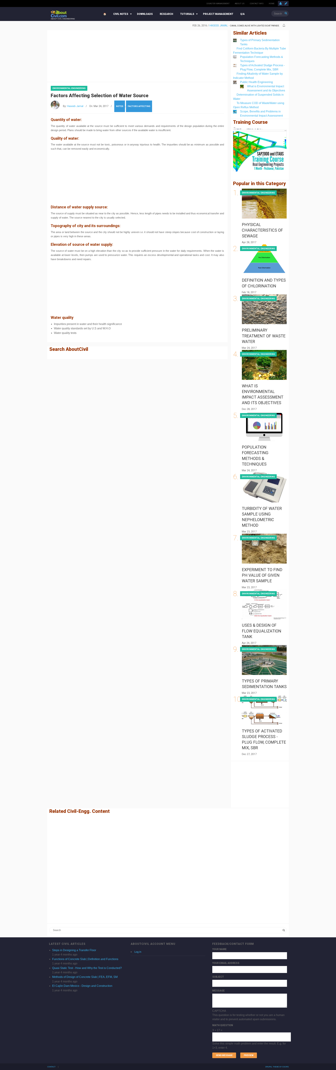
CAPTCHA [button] (219, 1010)
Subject (218, 977)
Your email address (225, 963)
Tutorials (187, 14)
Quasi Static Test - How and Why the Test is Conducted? (87, 968)
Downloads (145, 14)
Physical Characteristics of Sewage (262, 230)
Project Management (218, 14)
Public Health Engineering (256, 82)
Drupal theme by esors (277, 1067)
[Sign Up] (286, 3)
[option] (165, 25)
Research (166, 14)
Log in (137, 951)
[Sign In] (280, 3)
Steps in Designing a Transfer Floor (74, 950)
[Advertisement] (137, 55)
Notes (119, 106)
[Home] (59, 13)
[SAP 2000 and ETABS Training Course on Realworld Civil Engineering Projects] (260, 149)
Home (271, 3)
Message (218, 990)
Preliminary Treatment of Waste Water (263, 336)
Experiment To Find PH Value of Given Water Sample (262, 575)
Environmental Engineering (69, 88)
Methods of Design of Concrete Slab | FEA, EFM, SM (85, 976)
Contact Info (257, 3)
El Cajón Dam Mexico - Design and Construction (82, 985)
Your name (219, 949)
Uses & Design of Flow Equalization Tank (261, 631)
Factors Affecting (139, 106)
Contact (51, 1067)
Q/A (242, 14)
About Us (239, 3)
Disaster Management (218, 3)
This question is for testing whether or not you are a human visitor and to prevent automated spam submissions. (249, 1029)
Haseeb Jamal (218, 25)
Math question (222, 1025)
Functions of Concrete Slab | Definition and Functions (85, 959)
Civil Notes (120, 14)
